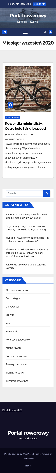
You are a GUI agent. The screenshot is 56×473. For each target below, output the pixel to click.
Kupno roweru (12, 117)
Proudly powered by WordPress (18, 454)
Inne (8, 323)
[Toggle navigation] (25, 32)
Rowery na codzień (16, 364)
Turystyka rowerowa (17, 381)
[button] (45, 32)
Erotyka (10, 315)
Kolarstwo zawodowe (18, 339)
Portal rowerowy (28, 16)
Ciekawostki (12, 306)
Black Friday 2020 (12, 410)
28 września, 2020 (18, 134)
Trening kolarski (15, 372)
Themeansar (27, 458)
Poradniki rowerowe (17, 356)
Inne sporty (12, 331)
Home (28, 466)
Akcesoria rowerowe (17, 290)
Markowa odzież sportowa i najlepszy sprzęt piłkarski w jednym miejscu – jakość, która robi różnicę (27, 253)
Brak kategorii (13, 298)
